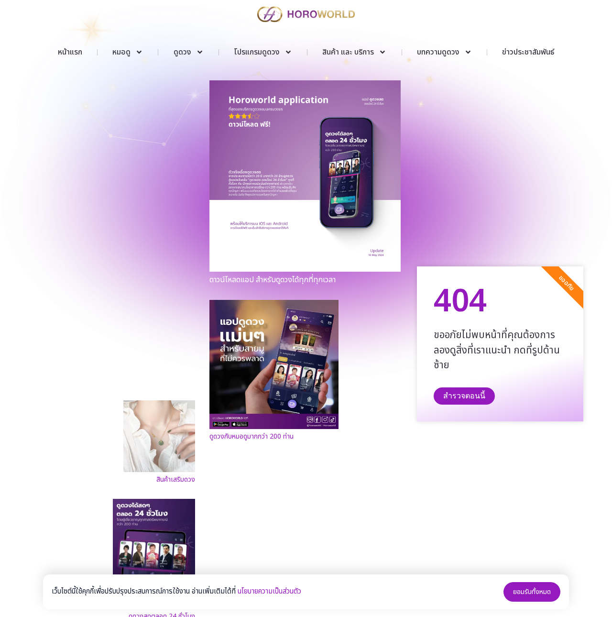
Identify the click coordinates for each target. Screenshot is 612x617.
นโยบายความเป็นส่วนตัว (269, 591)
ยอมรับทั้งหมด (532, 592)
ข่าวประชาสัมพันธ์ (528, 52)
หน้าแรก (70, 52)
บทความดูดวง (438, 52)
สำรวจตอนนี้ (464, 395)
